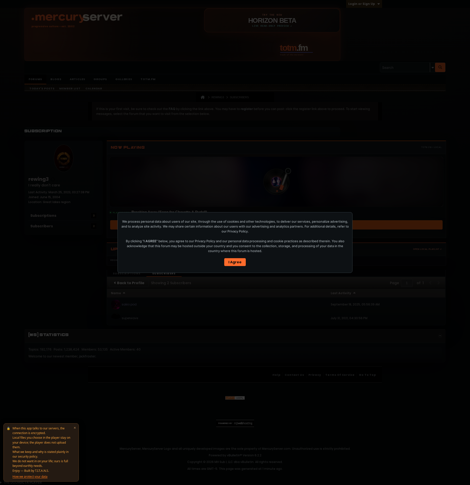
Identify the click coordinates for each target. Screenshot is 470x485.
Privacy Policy (237, 231)
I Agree (235, 262)
